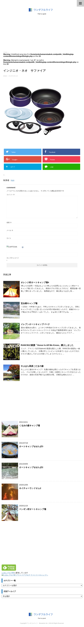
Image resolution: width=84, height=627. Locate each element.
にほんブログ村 (8, 573)
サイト (9, 238)
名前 (9, 222)
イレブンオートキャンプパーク (35, 324)
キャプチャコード (13, 258)
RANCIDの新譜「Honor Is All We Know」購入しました (47, 345)
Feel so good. (42, 618)
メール (10, 230)
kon (12, 180)
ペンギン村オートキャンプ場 (32, 509)
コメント (11, 194)
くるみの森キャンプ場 (29, 425)
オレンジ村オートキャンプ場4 (35, 282)
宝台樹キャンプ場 (29, 303)
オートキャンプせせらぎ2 (31, 467)
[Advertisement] (42, 32)
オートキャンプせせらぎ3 (31, 446)
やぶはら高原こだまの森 (32, 366)
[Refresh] (23, 247)
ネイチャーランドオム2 (30, 488)
